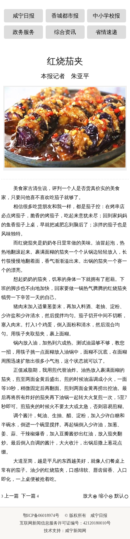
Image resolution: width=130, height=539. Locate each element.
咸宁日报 (23, 16)
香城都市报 (65, 16)
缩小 (103, 495)
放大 (88, 495)
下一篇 (30, 495)
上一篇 (10, 495)
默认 (119, 495)
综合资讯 (65, 32)
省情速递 (106, 32)
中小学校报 (106, 16)
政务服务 (23, 32)
